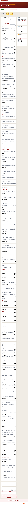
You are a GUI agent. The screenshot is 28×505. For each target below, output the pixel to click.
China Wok (20, 37)
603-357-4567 (24, 20)
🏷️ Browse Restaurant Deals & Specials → (14, 500)
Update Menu (7, 23)
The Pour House (20, 42)
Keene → (25, 21)
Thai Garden (5, 5)
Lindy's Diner (20, 40)
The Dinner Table (21, 41)
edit (8, 17)
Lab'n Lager (20, 39)
